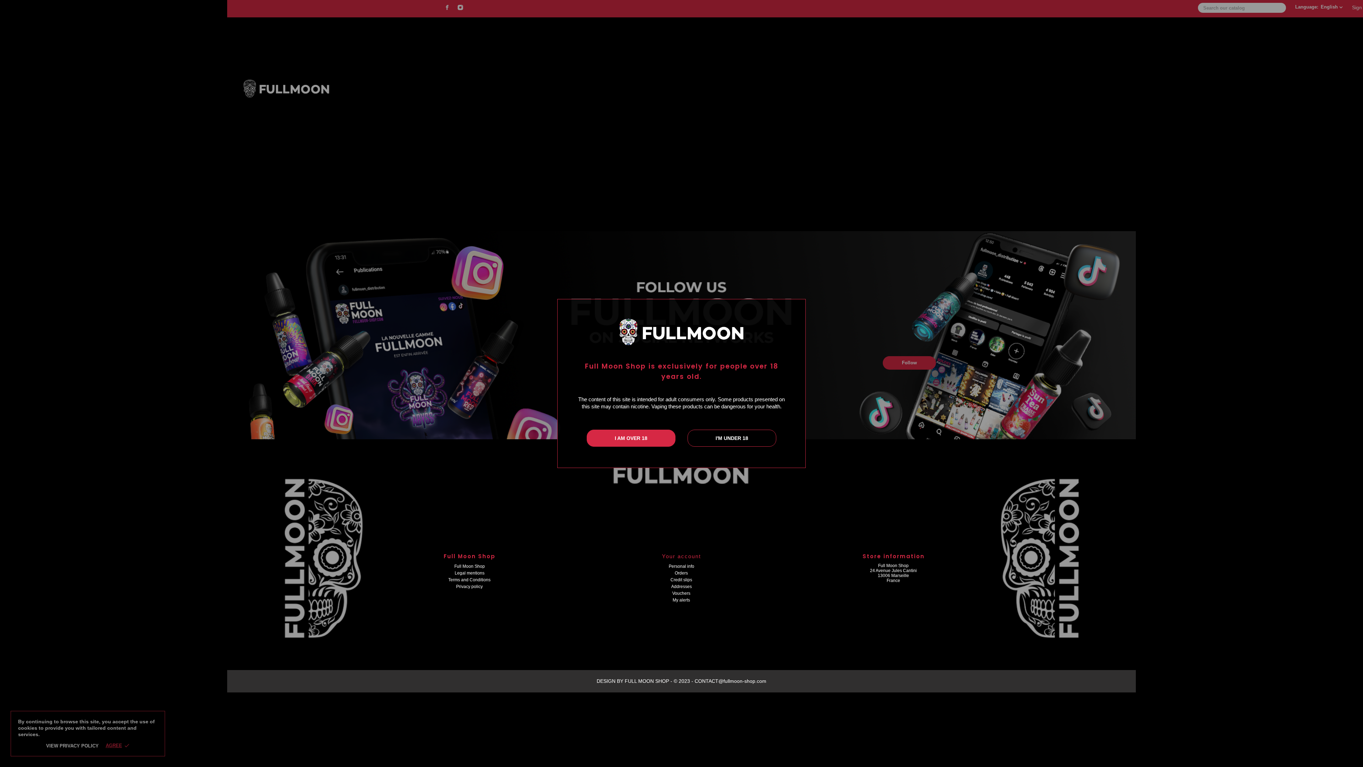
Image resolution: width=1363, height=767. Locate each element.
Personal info (681, 566)
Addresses (681, 586)
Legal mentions (470, 573)
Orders (681, 573)
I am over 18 (631, 438)
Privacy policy (469, 586)
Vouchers (681, 593)
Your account (681, 556)
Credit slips (681, 579)
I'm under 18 (732, 438)
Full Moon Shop (469, 566)
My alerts (681, 600)
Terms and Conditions (469, 579)
